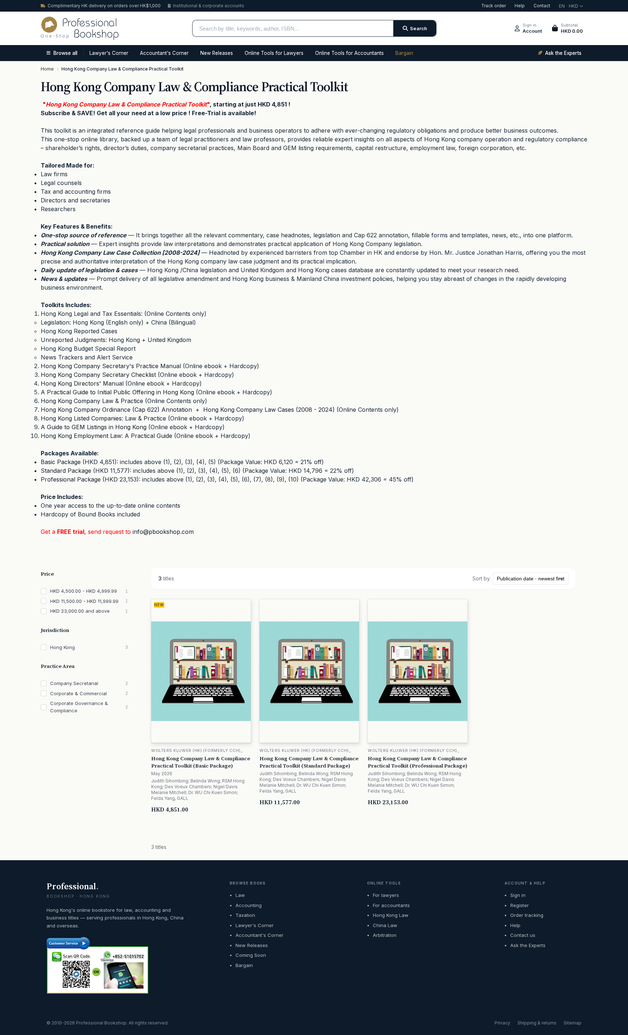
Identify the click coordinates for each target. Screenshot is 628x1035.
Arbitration (384, 935)
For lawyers (386, 895)
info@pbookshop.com (163, 531)
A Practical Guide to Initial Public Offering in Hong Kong (117, 392)
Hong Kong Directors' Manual (82, 383)
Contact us (522, 935)
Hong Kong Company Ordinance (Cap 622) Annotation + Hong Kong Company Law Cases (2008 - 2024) (188, 409)
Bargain (404, 53)
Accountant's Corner (164, 53)
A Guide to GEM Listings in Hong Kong (93, 427)
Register (519, 905)
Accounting (249, 905)
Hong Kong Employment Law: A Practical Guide (106, 435)
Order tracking (526, 915)
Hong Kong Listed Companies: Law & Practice (103, 418)
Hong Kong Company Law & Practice (92, 400)
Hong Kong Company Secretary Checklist (98, 374)
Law (240, 895)
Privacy (502, 1023)
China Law (385, 925)
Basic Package (61, 462)
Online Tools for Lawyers (274, 53)
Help (520, 5)
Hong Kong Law (390, 915)
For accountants (391, 905)
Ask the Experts (528, 945)
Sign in (518, 895)
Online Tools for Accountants (349, 53)
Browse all (65, 53)
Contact (542, 5)
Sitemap (572, 1023)
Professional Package (71, 479)
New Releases (216, 53)
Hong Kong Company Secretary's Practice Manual (111, 366)
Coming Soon (251, 955)
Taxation (245, 915)
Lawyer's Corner (108, 53)
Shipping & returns (537, 1023)
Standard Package (66, 470)
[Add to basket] (246, 809)
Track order (493, 5)
